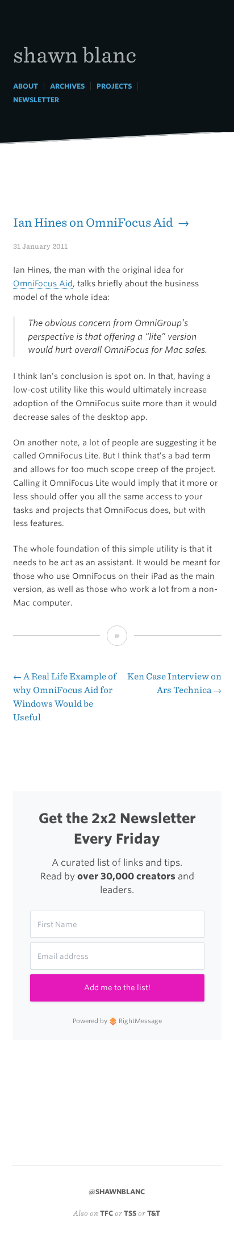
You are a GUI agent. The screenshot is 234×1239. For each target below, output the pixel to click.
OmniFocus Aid (43, 283)
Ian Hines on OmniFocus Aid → (101, 222)
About (25, 86)
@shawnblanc (117, 1191)
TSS (130, 1213)
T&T (153, 1213)
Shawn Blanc (74, 54)
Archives (67, 86)
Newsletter (36, 99)
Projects (114, 86)
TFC (106, 1213)
